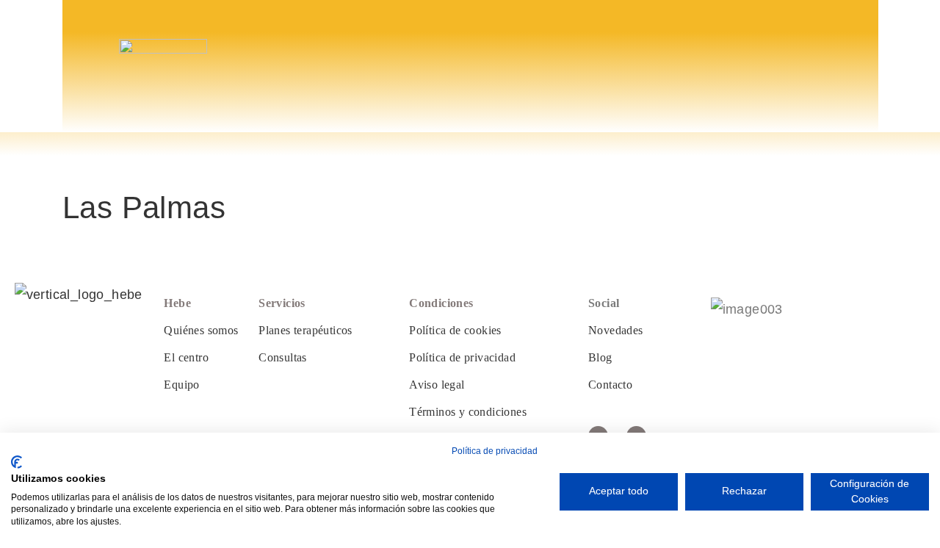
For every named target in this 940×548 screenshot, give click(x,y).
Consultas (282, 357)
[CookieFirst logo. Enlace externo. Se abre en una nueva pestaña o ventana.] (16, 462)
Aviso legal (436, 384)
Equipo (181, 384)
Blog (600, 357)
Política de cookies (455, 330)
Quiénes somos (201, 330)
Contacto (610, 384)
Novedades (615, 330)
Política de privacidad (462, 357)
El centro (186, 357)
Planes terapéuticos (305, 330)
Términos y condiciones (468, 411)
